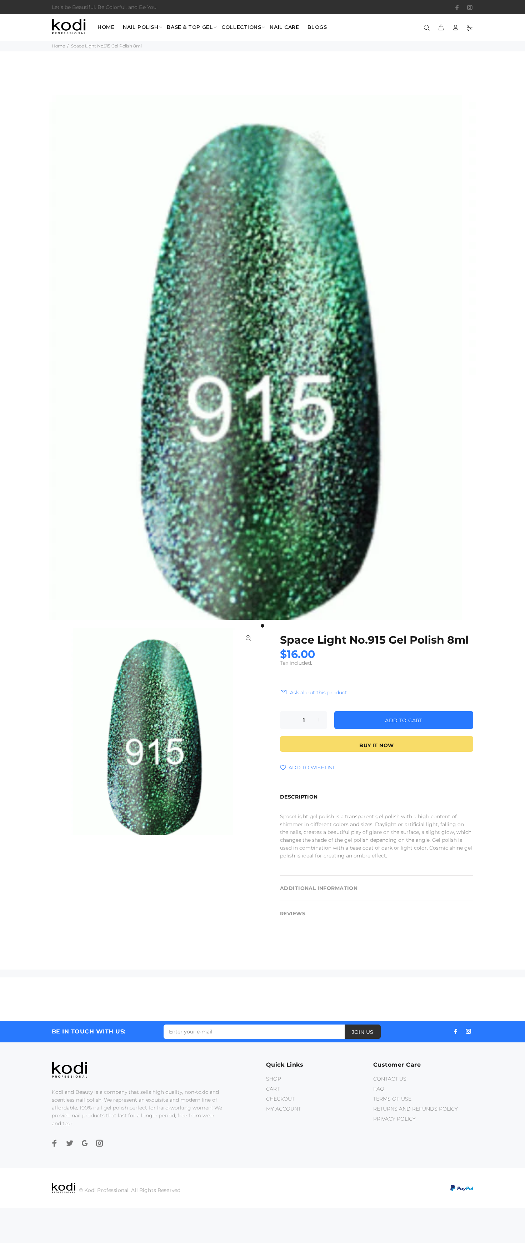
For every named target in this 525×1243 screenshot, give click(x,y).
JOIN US (363, 1032)
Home (58, 46)
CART (273, 1089)
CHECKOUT (280, 1099)
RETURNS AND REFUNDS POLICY (415, 1109)
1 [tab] (262, 626)
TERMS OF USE (392, 1099)
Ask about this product (318, 692)
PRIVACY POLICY (394, 1119)
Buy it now (376, 745)
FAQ (378, 1089)
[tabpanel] (262, 357)
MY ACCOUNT (283, 1109)
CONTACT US (389, 1079)
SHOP (273, 1079)
